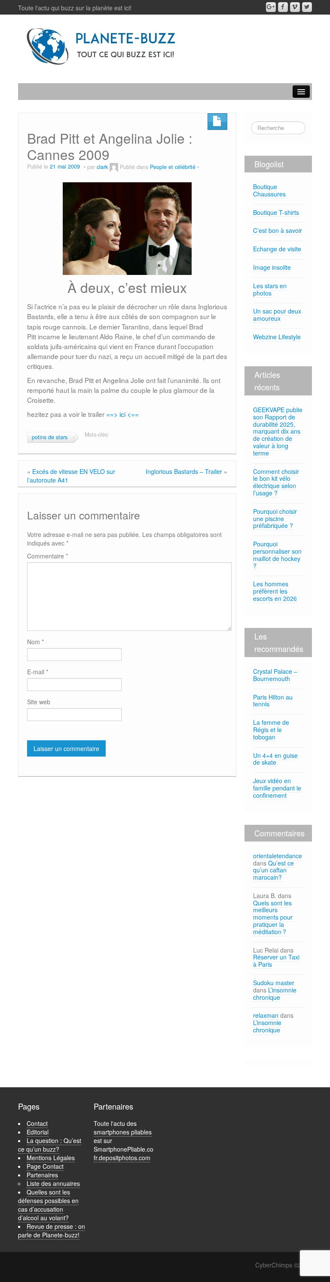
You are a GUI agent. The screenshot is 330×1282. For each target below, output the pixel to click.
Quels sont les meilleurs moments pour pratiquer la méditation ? (273, 917)
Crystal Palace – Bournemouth (275, 675)
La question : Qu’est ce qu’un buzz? (49, 1144)
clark (102, 167)
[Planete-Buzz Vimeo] (295, 7)
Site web (38, 701)
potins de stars (49, 437)
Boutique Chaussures (269, 190)
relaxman (265, 1015)
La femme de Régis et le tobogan (271, 729)
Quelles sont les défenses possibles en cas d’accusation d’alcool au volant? (48, 1205)
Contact (37, 1123)
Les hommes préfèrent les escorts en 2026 (275, 591)
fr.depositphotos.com (122, 1157)
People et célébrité (173, 167)
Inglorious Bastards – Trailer (184, 471)
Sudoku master (273, 982)
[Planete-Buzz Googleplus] (271, 7)
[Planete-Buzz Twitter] (307, 7)
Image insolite (272, 267)
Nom (35, 641)
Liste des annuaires (53, 1183)
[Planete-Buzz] (102, 46)
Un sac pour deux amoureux (277, 315)
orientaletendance (277, 855)
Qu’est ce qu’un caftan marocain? (273, 870)
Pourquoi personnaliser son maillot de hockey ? (277, 555)
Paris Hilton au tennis (273, 701)
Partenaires (42, 1174)
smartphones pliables (123, 1132)
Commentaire (47, 556)
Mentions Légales (51, 1157)
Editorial (38, 1132)
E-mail (37, 671)
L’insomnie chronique (274, 993)
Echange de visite (277, 248)
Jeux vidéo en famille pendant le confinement (277, 787)
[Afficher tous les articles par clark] (114, 167)
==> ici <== (122, 414)
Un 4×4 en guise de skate (275, 759)
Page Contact (45, 1166)
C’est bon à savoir (277, 230)
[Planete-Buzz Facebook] (283, 7)
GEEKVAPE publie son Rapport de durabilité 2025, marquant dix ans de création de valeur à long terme (277, 431)
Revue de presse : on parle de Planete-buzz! (51, 1230)
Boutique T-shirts (276, 212)
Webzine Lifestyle (277, 336)
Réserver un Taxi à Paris (276, 960)
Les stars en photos (270, 289)
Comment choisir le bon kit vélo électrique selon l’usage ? (276, 482)
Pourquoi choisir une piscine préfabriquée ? (275, 518)
